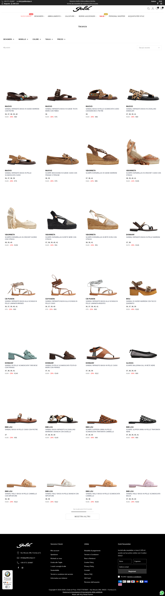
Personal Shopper (117, 16)
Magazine (7, 3)
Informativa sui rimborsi (59, 578)
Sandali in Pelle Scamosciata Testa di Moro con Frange (60, 366)
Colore (36, 39)
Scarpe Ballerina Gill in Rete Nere (140, 365)
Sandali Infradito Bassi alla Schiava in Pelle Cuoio (61, 302)
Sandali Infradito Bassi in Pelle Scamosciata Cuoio (18, 174)
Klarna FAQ (88, 574)
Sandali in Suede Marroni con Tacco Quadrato (141, 302)
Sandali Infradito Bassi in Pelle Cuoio (101, 365)
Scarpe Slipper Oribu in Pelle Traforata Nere (143, 431)
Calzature (69, 16)
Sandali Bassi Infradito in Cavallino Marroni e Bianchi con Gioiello (60, 431)
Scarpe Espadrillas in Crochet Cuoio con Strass (143, 174)
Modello (22, 39)
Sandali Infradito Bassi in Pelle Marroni (143, 237)
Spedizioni (54, 554)
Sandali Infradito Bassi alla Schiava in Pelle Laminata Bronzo (21, 302)
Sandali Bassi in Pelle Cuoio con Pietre (21, 429)
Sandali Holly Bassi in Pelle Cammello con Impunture (21, 495)
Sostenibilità (55, 570)
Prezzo (60, 39)
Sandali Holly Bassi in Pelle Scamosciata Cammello (103, 495)
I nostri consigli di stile (58, 566)
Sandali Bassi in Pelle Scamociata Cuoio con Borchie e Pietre (102, 110)
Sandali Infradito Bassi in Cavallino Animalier (141, 110)
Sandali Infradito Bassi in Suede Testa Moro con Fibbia (61, 110)
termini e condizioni (134, 577)
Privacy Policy (89, 566)
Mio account (55, 550)
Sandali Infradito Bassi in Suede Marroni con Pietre (22, 110)
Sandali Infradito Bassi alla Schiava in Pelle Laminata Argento (102, 302)
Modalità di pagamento (92, 550)
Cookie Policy (89, 562)
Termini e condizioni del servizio (62, 574)
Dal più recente (144, 48)
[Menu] (11, 571)
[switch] (7, 587)
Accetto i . (131, 577)
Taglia (48, 39)
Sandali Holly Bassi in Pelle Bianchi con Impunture (62, 495)
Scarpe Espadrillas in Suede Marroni (101, 173)
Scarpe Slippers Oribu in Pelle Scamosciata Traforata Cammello (100, 431)
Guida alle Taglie (56, 562)
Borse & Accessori (87, 16)
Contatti (87, 570)
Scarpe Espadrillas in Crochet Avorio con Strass (21, 238)
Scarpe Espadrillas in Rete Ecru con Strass (101, 238)
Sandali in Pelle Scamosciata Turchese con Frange (21, 366)
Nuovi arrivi (27, 15)
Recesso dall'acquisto (92, 582)
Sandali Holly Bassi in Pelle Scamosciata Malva (143, 495)
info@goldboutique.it (25, 1)
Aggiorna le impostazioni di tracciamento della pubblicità (82, 592)
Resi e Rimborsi (89, 558)
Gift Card (16, 3)
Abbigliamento (54, 16)
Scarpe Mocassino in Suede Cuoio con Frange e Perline (61, 174)
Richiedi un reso (56, 558)
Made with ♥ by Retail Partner (82, 594)
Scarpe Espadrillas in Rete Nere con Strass (60, 238)
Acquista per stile (136, 16)
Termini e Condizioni (91, 554)
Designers (38, 16)
